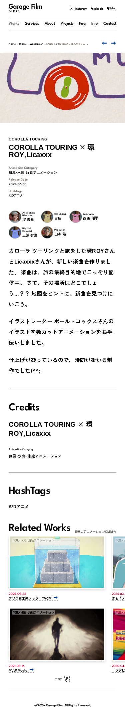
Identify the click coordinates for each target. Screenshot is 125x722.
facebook (97, 8)
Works (14, 24)
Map (113, 8)
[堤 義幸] (15, 217)
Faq (82, 24)
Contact (109, 24)
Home (12, 44)
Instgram (81, 8)
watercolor (36, 44)
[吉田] (47, 217)
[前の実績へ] (103, 43)
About (50, 24)
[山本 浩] (47, 232)
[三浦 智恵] (15, 232)
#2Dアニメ (16, 195)
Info (94, 24)
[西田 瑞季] (75, 217)
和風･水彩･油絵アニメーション (33, 172)
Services (32, 24)
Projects (67, 24)
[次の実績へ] (113, 43)
